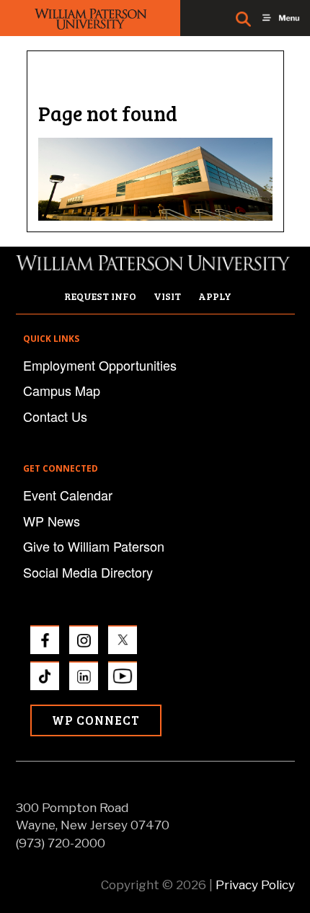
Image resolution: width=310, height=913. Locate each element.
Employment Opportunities (100, 365)
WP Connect (96, 720)
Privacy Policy (255, 885)
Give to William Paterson (93, 546)
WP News (51, 520)
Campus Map (61, 390)
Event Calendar (67, 494)
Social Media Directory (88, 572)
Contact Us (55, 416)
